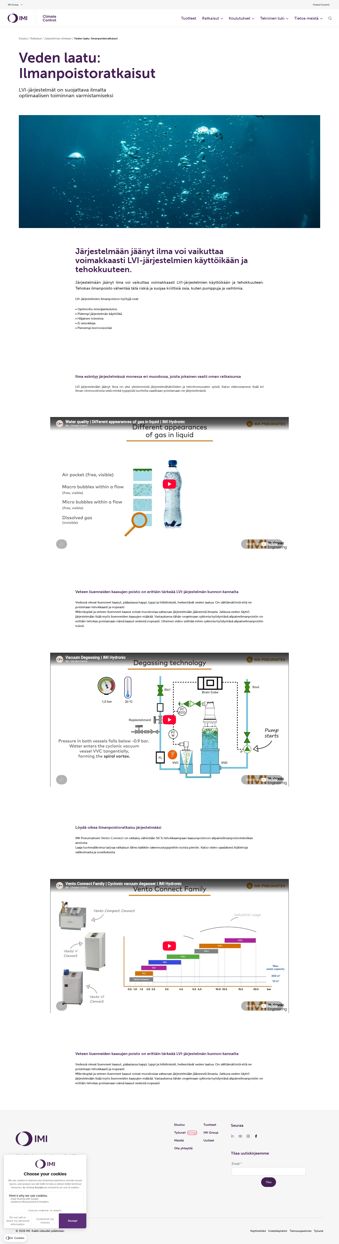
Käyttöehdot (258, 1231)
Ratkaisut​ (210, 18)
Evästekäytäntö (277, 1231)
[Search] (330, 18)
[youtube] (240, 1136)
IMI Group (210, 1132)
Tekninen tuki (272, 18)
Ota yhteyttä (183, 1148)
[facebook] (256, 1136)
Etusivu (23, 38)
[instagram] (248, 1136)
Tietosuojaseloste (301, 1231)
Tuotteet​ (188, 18)
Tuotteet (209, 1125)
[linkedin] (232, 1136)
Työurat (180, 1132)
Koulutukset (239, 18)
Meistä (179, 1140)
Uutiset (208, 1140)
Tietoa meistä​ (306, 18)
